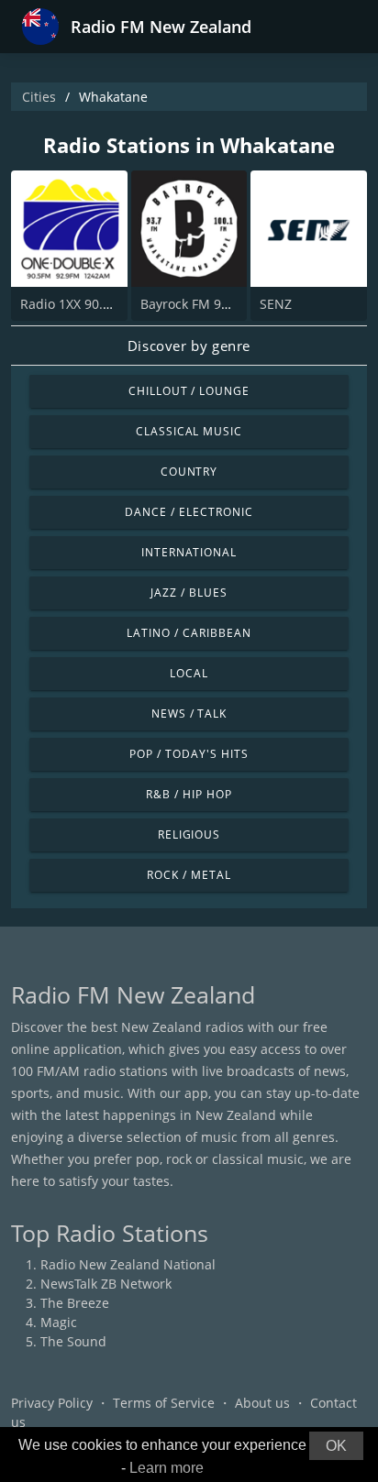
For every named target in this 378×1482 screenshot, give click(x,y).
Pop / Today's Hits (188, 754)
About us (262, 1402)
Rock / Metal (189, 875)
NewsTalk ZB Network (106, 1283)
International (189, 552)
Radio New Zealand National (128, 1264)
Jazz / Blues (189, 592)
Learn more (166, 1468)
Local (189, 673)
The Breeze (74, 1303)
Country (189, 471)
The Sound (73, 1341)
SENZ (276, 304)
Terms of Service (164, 1402)
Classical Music (189, 431)
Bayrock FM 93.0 (189, 304)
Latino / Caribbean (188, 633)
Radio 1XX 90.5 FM (76, 304)
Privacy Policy (52, 1402)
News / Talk (189, 713)
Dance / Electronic (188, 512)
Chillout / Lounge (189, 391)
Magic (58, 1322)
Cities (39, 96)
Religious (189, 834)
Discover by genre (189, 345)
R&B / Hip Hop (188, 794)
